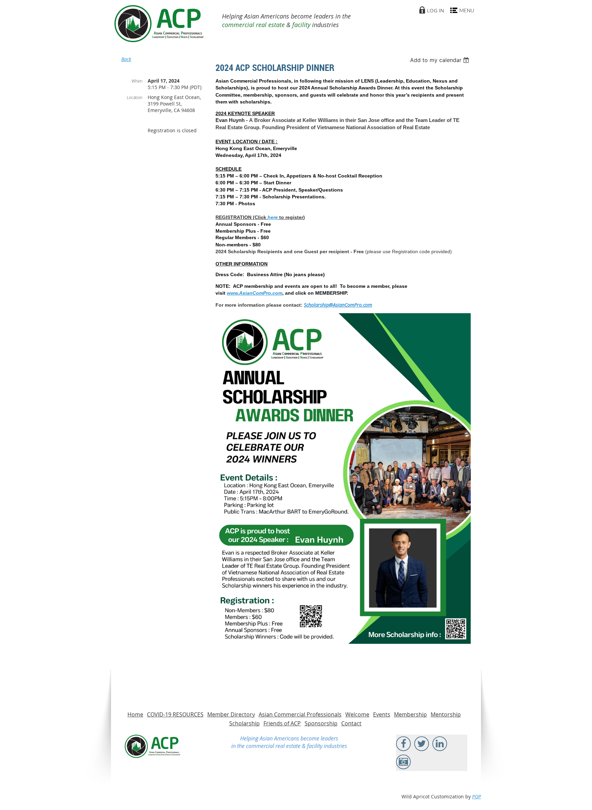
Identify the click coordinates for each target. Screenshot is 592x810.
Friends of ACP (282, 723)
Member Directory (231, 714)
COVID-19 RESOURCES (175, 714)
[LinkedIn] (439, 743)
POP (476, 796)
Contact (351, 723)
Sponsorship (321, 723)
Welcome (357, 714)
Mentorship (446, 714)
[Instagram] (403, 761)
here (273, 217)
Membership (410, 714)
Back (126, 59)
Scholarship (244, 723)
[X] (421, 743)
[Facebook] (403, 743)
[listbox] (440, 60)
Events (381, 714)
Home (135, 714)
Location (135, 97)
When (137, 81)
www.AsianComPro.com (254, 293)
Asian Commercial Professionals (300, 714)
